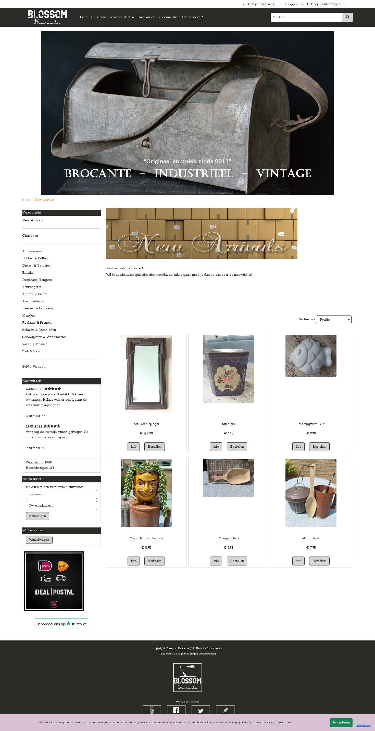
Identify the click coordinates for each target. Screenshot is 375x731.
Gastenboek (146, 17)
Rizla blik (228, 424)
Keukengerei (31, 287)
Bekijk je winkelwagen (323, 4)
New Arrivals (32, 220)
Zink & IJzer (31, 351)
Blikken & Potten (35, 258)
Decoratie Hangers (37, 280)
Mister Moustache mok (146, 538)
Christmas (30, 236)
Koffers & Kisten (34, 294)
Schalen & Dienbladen (39, 330)
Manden (28, 315)
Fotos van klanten (121, 17)
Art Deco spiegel (146, 424)
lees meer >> (35, 416)
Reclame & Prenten (37, 323)
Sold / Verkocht (34, 366)
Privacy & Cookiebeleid (278, 722)
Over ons (98, 17)
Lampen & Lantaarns (38, 308)
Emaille (27, 273)
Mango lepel (311, 538)
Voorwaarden (168, 17)
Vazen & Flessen (34, 344)
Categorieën (191, 17)
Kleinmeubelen (33, 301)
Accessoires (32, 251)
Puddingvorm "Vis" (311, 424)
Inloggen (291, 4)
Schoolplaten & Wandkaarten (44, 337)
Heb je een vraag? (262, 4)
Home (82, 17)
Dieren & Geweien (36, 265)
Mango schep (229, 538)
